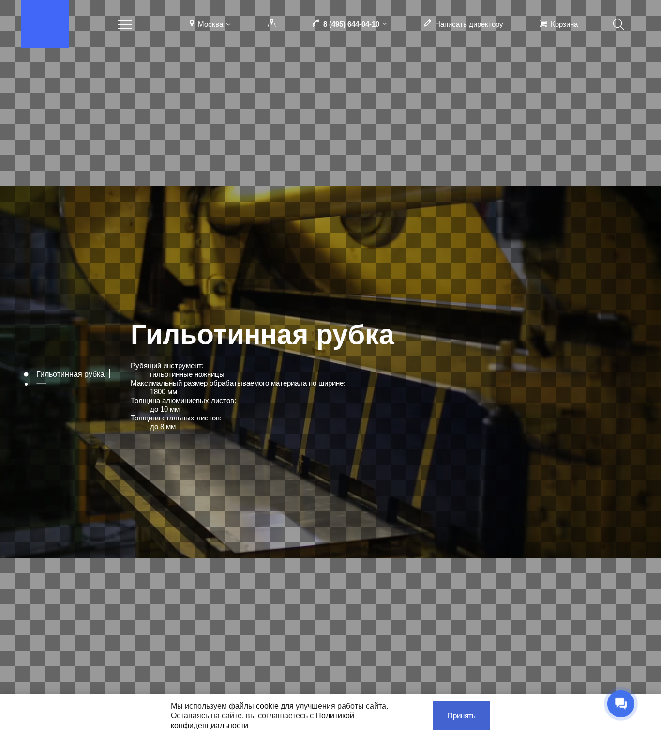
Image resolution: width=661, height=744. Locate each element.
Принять (462, 716)
